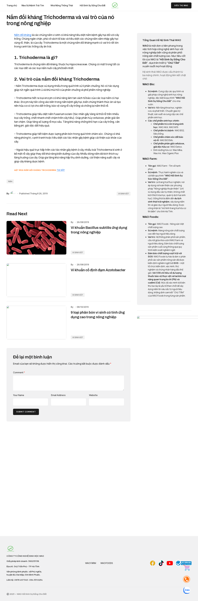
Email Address (58, 395)
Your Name (18, 395)
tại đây (61, 170)
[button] (159, 5)
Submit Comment (26, 412)
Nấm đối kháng (22, 35)
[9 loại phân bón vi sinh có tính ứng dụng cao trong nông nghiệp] (36, 322)
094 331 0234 (35, 579)
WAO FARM (90, 563)
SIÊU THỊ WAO (181, 5)
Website (93, 395)
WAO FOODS (106, 563)
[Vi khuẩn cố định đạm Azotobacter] (36, 280)
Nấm (10, 181)
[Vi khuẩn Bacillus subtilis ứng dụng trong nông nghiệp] (36, 238)
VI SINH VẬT (123, 193)
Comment (19, 372)
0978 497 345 (21, 579)
